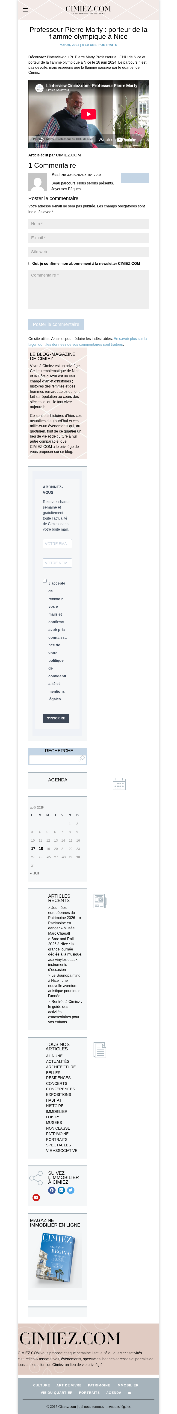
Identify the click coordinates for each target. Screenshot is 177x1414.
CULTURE (41, 1385)
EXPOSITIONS (58, 1095)
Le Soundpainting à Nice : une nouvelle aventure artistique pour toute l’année (64, 985)
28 (63, 857)
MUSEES (54, 1123)
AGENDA (113, 1392)
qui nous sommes (92, 1406)
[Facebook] (52, 1190)
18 (41, 848)
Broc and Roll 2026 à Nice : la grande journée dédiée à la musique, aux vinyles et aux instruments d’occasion (65, 954)
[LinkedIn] (61, 1190)
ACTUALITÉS (57, 1061)
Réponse (135, 178)
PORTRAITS (107, 45)
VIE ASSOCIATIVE (61, 1151)
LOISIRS (53, 1117)
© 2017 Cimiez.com (61, 1406)
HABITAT (54, 1100)
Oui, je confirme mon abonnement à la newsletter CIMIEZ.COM (85, 264)
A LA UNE (89, 45)
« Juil (34, 873)
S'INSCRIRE (56, 718)
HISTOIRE (55, 1106)
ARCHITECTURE (61, 1067)
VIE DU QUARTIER (57, 1392)
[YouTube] (36, 1197)
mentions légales (118, 1406)
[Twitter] (70, 1190)
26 (48, 857)
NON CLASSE (58, 1128)
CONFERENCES (60, 1089)
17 (33, 848)
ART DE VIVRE (69, 1385)
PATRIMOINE (57, 1134)
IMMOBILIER (57, 1112)
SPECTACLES (58, 1145)
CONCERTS (56, 1084)
